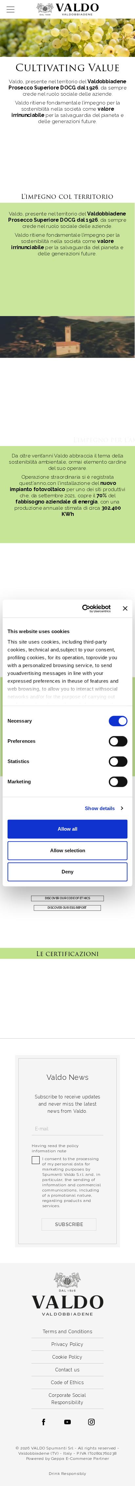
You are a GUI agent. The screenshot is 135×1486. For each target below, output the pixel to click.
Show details (100, 808)
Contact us (67, 1369)
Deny (67, 871)
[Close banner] (125, 608)
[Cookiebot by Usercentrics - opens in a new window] (83, 608)
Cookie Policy (67, 1357)
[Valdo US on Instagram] (91, 1422)
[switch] (118, 741)
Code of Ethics (67, 1382)
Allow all (67, 829)
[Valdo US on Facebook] (43, 1422)
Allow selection (67, 850)
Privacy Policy (67, 1344)
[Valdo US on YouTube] (67, 1422)
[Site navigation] (10, 9)
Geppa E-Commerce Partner (80, 1458)
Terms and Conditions (67, 1331)
